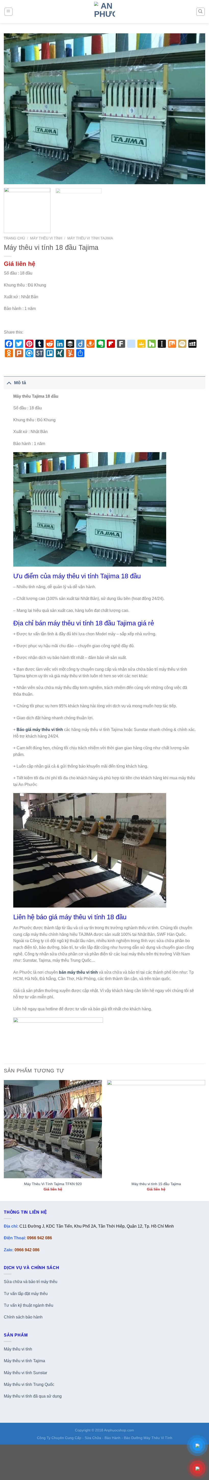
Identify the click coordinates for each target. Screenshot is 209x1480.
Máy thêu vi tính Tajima (24, 1361)
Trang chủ (14, 238)
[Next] (194, 109)
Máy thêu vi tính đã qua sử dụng (33, 1396)
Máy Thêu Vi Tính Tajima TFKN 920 (53, 1184)
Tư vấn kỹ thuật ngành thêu (28, 1305)
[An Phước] (104, 11)
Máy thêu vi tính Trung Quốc (29, 1384)
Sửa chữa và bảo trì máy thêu (30, 1282)
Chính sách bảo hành (23, 1317)
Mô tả (20, 382)
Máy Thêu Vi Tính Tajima (90, 238)
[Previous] (14, 109)
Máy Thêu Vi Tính (46, 238)
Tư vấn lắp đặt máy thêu (26, 1293)
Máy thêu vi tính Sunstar (25, 1373)
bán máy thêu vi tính (78, 972)
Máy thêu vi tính (18, 1349)
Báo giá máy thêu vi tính (40, 729)
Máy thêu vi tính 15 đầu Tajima (156, 1184)
